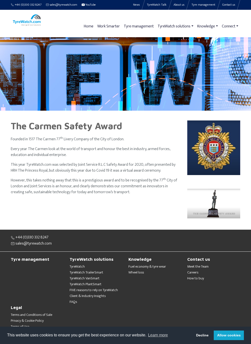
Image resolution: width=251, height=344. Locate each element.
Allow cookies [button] (229, 335)
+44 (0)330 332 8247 (27, 4)
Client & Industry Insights (88, 296)
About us (179, 4)
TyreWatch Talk (156, 4)
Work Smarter (108, 26)
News (136, 4)
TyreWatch (77, 267)
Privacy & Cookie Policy (27, 321)
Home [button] (88, 26)
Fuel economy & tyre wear (147, 267)
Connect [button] (228, 26)
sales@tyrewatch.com (63, 4)
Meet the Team (198, 267)
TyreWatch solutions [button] (174, 26)
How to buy (195, 278)
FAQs (73, 302)
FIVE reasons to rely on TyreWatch (94, 290)
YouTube (90, 4)
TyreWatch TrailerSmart (86, 272)
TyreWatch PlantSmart (85, 284)
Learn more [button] (158, 335)
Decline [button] (202, 335)
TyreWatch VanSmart (85, 278)
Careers (192, 272)
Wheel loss (136, 272)
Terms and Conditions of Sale (31, 315)
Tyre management (139, 26)
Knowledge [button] (206, 26)
